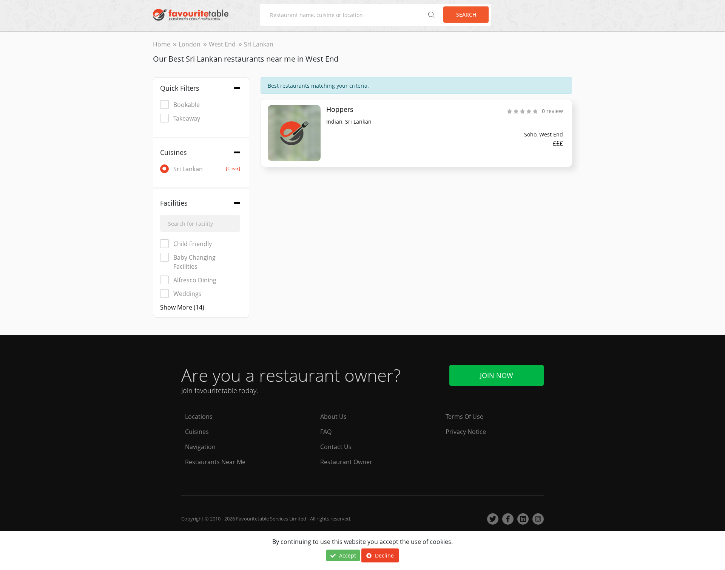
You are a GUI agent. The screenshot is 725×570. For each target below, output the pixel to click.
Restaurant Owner (346, 462)
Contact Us (336, 447)
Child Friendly (192, 244)
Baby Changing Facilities (194, 262)
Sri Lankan (206, 169)
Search (466, 14)
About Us (333, 416)
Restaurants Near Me (215, 462)
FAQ (326, 432)
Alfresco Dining (194, 280)
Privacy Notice (466, 432)
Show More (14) (182, 307)
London (190, 44)
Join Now (496, 375)
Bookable (186, 105)
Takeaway (186, 118)
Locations (199, 416)
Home (161, 44)
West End (222, 44)
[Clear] (233, 168)
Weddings (187, 294)
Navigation (200, 447)
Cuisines (197, 432)
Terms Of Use (464, 416)
